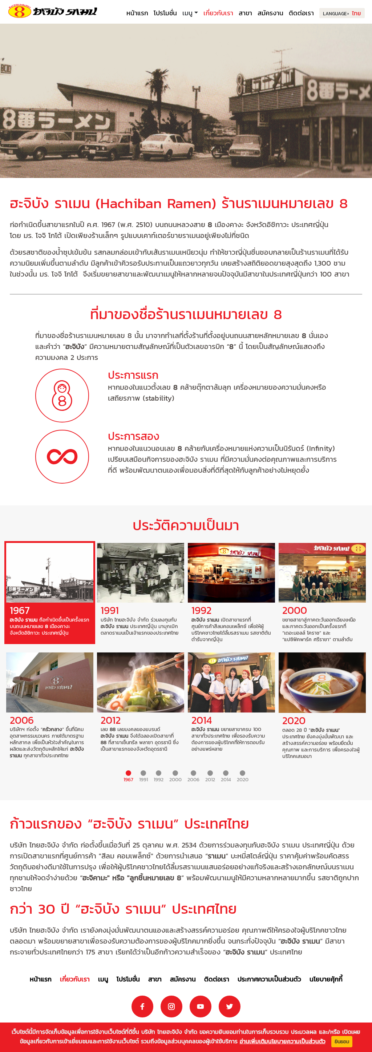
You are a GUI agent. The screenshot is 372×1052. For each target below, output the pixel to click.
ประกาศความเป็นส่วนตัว (269, 979)
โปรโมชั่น (165, 13)
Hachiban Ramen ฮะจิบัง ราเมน (52, 11)
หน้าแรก (137, 13)
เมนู (103, 979)
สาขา (245, 13)
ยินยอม (342, 1041)
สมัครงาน (270, 13)
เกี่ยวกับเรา (218, 13)
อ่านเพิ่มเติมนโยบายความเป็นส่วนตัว (283, 1041)
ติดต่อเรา (301, 13)
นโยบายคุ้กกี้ (326, 979)
